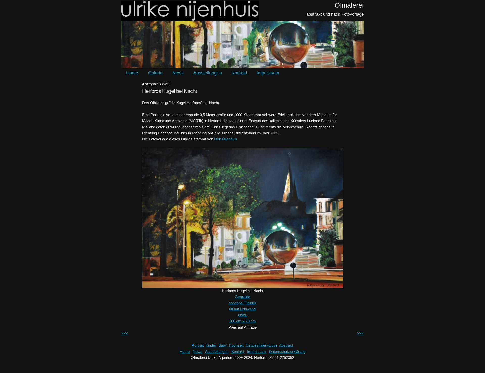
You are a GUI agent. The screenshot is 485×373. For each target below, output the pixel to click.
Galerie (155, 73)
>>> (360, 333)
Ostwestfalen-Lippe (261, 345)
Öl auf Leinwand (242, 309)
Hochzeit (236, 345)
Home (132, 73)
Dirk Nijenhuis (225, 139)
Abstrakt (286, 345)
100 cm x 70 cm (242, 321)
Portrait (198, 345)
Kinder (211, 345)
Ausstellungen (207, 73)
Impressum (268, 73)
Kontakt (239, 73)
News (178, 73)
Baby (222, 345)
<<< (124, 333)
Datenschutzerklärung (287, 351)
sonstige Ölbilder (242, 303)
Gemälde (242, 297)
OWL (242, 315)
